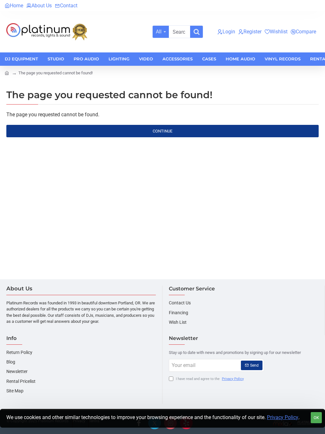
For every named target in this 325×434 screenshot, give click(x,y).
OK (316, 417)
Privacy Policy (282, 417)
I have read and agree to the (209, 379)
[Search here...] (196, 32)
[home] (7, 73)
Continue (162, 131)
